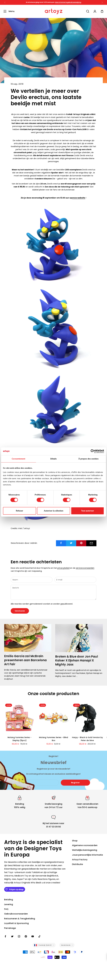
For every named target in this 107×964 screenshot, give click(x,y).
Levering (8, 904)
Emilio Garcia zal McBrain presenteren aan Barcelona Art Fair (25, 660)
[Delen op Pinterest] (81, 543)
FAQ (6, 909)
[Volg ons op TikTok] (39, 936)
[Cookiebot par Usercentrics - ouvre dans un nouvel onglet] (92, 451)
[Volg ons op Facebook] (5, 936)
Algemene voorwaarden (84, 845)
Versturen (20, 611)
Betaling (8, 899)
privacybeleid (63, 568)
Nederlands (65, 945)
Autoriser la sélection (53, 511)
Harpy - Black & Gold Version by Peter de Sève (87, 739)
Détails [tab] (53, 459)
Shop (75, 840)
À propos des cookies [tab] (88, 459)
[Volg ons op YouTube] (32, 936)
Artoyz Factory (79, 859)
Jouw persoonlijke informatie (87, 854)
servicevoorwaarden (85, 568)
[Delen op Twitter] (71, 543)
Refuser (19, 511)
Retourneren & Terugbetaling (19, 918)
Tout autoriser (87, 511)
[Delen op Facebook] (61, 543)
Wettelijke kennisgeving (84, 850)
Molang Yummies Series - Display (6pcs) (19, 739)
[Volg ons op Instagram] (19, 936)
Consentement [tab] (18, 459)
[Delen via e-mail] (91, 543)
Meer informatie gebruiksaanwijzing (68, 2)
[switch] (40, 500)
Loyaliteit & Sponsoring (16, 923)
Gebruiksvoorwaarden (16, 913)
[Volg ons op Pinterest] (26, 936)
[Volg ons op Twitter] (12, 936)
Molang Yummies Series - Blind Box (53, 739)
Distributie (77, 864)
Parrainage (10, 928)
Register (75, 782)
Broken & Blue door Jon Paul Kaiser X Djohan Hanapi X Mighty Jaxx (76, 661)
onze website (78, 198)
